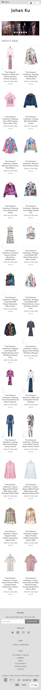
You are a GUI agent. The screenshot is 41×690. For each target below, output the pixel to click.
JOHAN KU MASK (20, 666)
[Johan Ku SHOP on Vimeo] (28, 633)
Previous (6, 28)
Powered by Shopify (32, 676)
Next (34, 28)
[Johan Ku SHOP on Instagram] (23, 633)
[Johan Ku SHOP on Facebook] (18, 633)
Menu (6, 2)
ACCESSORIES (20, 663)
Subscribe (32, 621)
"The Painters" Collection (20, 655)
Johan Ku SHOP (19, 676)
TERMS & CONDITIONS (20, 645)
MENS (20, 661)
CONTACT (20, 669)
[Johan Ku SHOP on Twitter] (12, 633)
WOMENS (20, 658)
